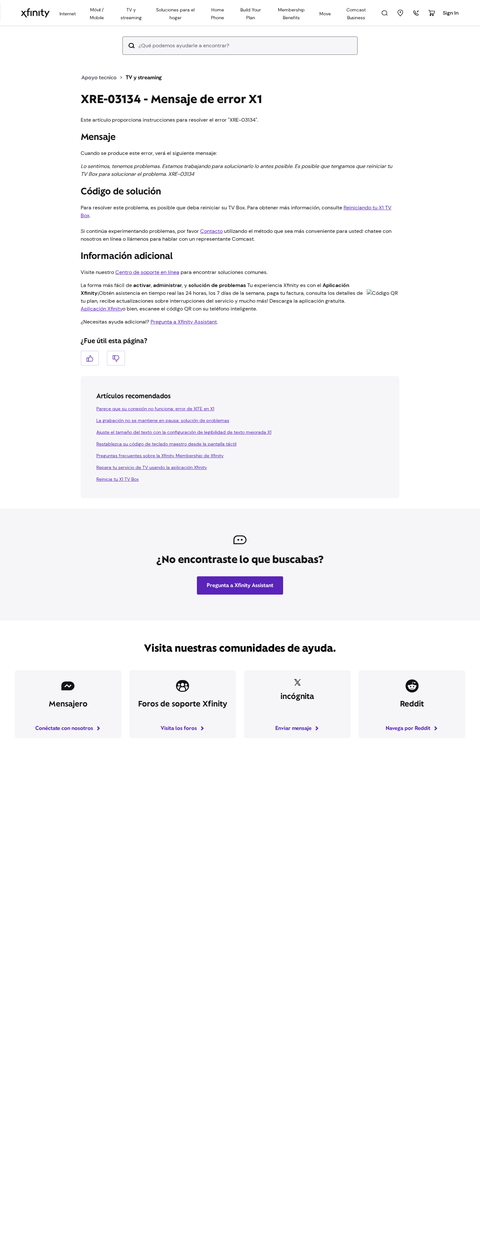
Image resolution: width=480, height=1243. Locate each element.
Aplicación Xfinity (101, 308)
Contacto (211, 231)
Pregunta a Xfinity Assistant (184, 321)
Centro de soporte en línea (147, 272)
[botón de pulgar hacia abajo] (116, 358)
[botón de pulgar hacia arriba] (90, 358)
